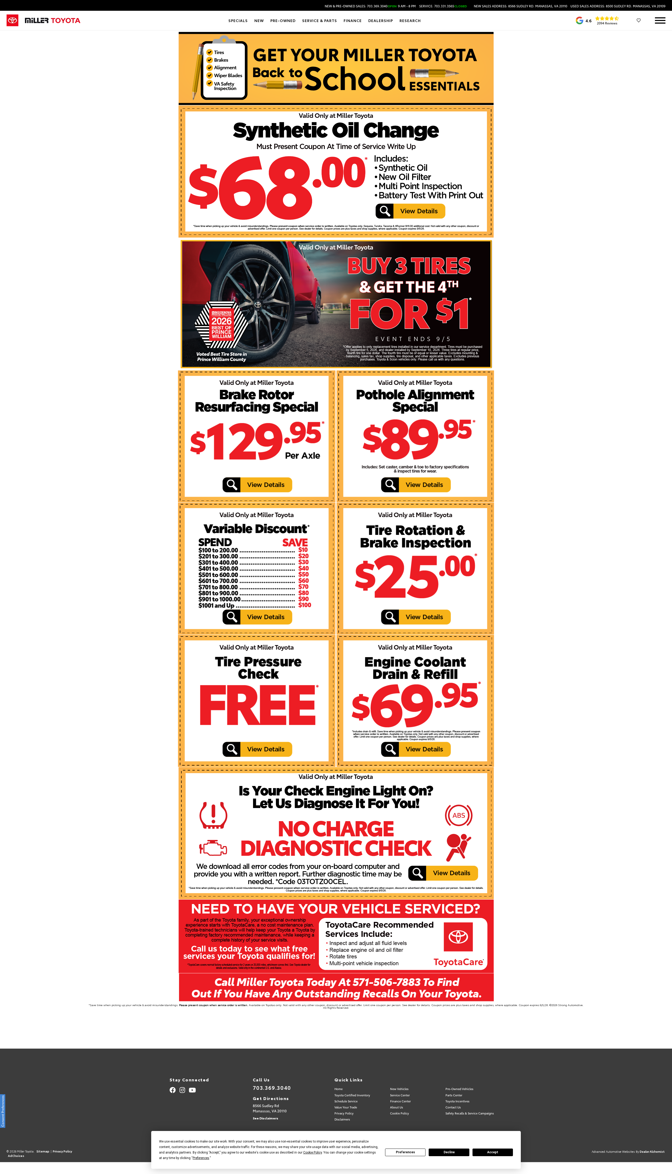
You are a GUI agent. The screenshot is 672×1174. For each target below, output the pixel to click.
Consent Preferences (2, 1111)
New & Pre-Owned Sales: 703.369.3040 (370, 6)
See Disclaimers (265, 1118)
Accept (492, 1152)
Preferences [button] (201, 1158)
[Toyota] (12, 20)
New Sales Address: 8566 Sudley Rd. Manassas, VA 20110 (520, 6)
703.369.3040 (272, 1087)
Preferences (405, 1152)
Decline (449, 1152)
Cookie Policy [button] (312, 1152)
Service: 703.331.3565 (443, 6)
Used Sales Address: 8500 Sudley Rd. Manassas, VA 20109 (617, 6)
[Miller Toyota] (52, 20)
